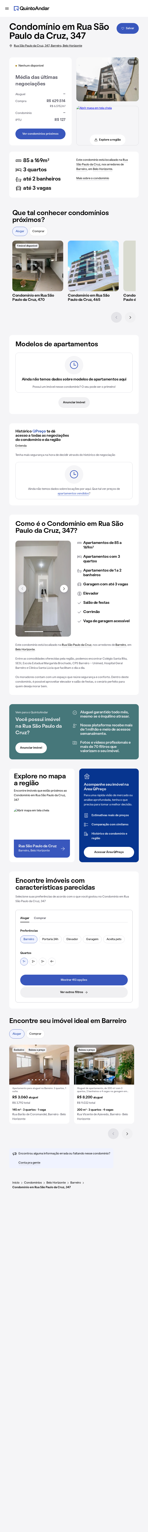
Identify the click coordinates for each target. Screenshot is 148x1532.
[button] (39, 1084)
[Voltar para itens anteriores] (22, 588)
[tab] (24, 918)
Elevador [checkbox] (72, 939)
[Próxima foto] (62, 1064)
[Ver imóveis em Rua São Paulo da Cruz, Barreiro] (94, 108)
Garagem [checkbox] (92, 939)
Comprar (38, 231)
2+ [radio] (33, 961)
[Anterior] (116, 317)
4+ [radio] (52, 961)
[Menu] (7, 8)
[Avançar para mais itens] (64, 588)
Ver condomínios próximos (40, 134)
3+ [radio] (42, 961)
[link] (74, 980)
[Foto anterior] (16, 1064)
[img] (37, 266)
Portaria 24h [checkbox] (50, 939)
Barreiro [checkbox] (29, 939)
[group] (39, 1084)
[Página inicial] (31, 8)
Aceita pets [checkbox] (114, 939)
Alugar (20, 231)
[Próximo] (130, 317)
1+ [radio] (24, 961)
